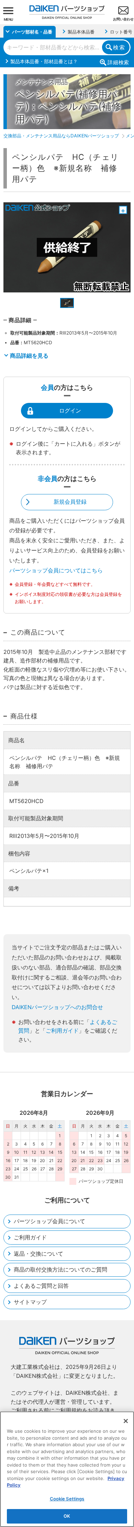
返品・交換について (38, 1253)
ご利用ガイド (62, 1030)
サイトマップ (30, 1301)
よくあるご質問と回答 (41, 1285)
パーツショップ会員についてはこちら (56, 570)
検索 (119, 47)
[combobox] (67, 47)
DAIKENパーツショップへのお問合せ (57, 1007)
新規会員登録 (70, 501)
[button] (67, 303)
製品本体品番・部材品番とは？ (44, 61)
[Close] (125, 1421)
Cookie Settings (67, 1498)
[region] (67, 1469)
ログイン (70, 410)
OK (67, 1516)
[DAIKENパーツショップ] (67, 9)
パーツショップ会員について (49, 1221)
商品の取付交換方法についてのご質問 (60, 1269)
